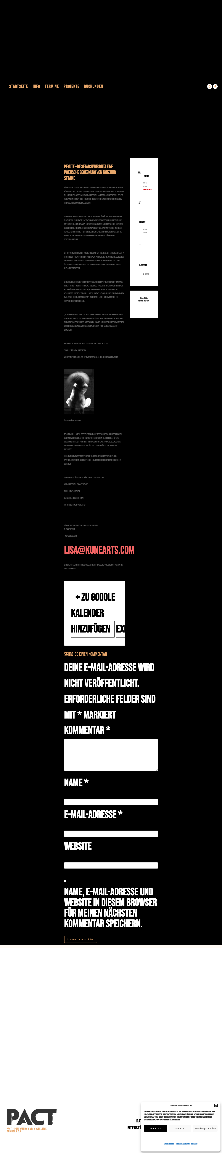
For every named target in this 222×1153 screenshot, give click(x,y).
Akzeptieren (155, 1128)
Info (36, 86)
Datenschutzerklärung (183, 1144)
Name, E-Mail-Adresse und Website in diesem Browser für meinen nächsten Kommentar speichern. (110, 908)
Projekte (71, 86)
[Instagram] (209, 86)
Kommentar (87, 730)
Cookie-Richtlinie (169, 1144)
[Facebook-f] (215, 86)
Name (76, 783)
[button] (215, 1105)
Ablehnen (179, 1128)
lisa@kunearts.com (99, 550)
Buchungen (93, 86)
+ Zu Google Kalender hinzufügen (93, 613)
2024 (147, 274)
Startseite (18, 86)
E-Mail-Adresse (93, 814)
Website (78, 846)
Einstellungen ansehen (205, 1128)
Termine (52, 86)
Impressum (194, 1144)
